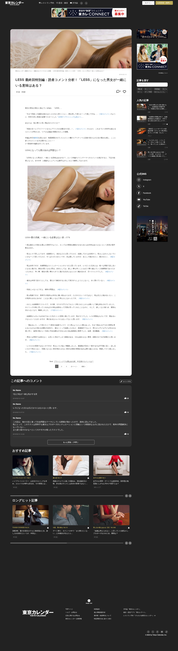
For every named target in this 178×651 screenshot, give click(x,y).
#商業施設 (157, 89)
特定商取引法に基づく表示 (102, 618)
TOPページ (69, 609)
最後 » (84, 366)
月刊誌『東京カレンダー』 (132, 609)
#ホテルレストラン (159, 92)
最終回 (35, 137)
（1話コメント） (104, 114)
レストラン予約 (47, 3)
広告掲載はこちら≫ (163, 73)
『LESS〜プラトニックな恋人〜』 (69, 117)
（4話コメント (61, 289)
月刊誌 (75, 3)
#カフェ (165, 89)
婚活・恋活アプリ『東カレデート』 (134, 612)
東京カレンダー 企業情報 (74, 618)
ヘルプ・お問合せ (71, 612)
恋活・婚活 (63, 3)
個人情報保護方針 (99, 612)
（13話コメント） (35, 352)
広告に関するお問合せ (73, 615)
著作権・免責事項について (102, 615)
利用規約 (97, 609)
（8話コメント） (34, 340)
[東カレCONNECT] (89, 12)
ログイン (148, 3)
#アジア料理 (148, 92)
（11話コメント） (56, 310)
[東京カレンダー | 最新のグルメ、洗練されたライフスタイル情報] (22, 3)
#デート (140, 92)
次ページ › (74, 366)
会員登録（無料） (164, 3)
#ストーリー (148, 89)
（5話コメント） (87, 319)
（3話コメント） (84, 298)
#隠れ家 (140, 89)
